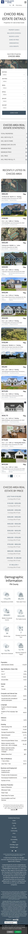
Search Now (14, 113)
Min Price (4, 72)
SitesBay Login (14, 847)
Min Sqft (4, 98)
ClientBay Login (14, 844)
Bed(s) (3, 85)
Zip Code (14, 828)
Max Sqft (4, 105)
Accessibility (14, 839)
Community (14, 831)
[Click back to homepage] (7, 1)
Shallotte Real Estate (14, 818)
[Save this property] (25, 181)
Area (14, 833)
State (14, 820)
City (14, 825)
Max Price (4, 78)
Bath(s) (4, 91)
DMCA (14, 842)
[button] (25, 2)
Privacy (14, 837)
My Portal (19, 5)
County (14, 823)
